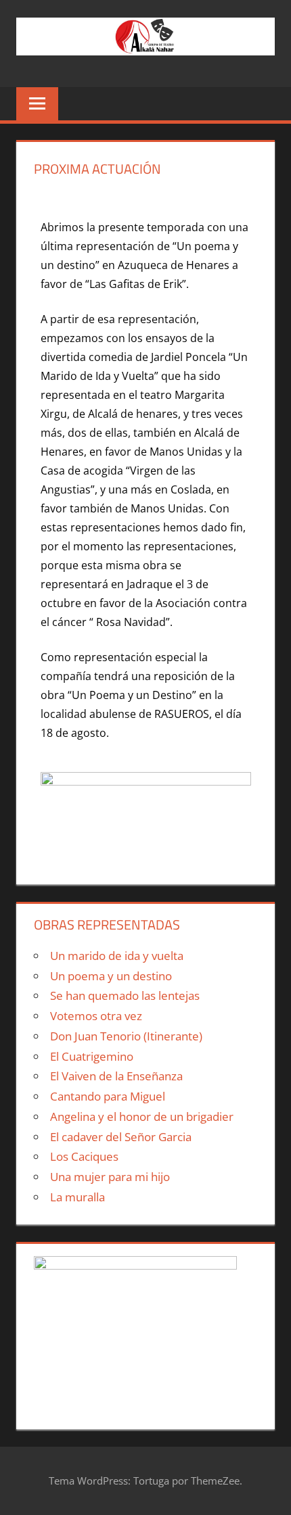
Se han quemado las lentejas (125, 995)
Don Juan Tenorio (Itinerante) (126, 1036)
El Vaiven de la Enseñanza (116, 1076)
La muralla (77, 1197)
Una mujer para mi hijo (110, 1176)
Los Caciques (84, 1156)
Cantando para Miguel (107, 1096)
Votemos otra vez (96, 1016)
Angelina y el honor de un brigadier (141, 1116)
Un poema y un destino (111, 976)
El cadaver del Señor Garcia (121, 1137)
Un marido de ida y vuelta (116, 955)
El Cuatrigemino (91, 1056)
